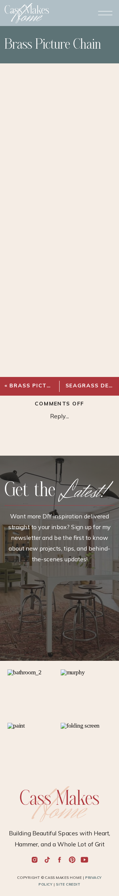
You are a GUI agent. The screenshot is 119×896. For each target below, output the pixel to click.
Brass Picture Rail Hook (52, 385)
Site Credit (68, 884)
